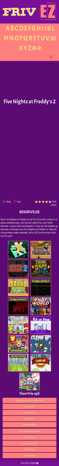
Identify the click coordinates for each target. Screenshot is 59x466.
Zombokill (29, 418)
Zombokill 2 (29, 412)
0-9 (36, 48)
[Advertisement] (29, 80)
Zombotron (29, 406)
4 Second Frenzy (29, 443)
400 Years (29, 449)
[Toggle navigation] (51, 57)
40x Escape (29, 455)
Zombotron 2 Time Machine (29, 400)
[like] (4, 202)
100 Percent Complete (29, 431)
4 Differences (29, 437)
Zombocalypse (29, 424)
